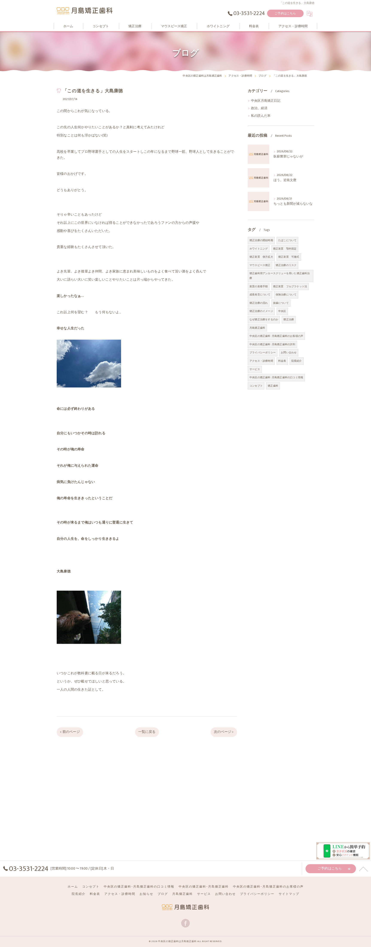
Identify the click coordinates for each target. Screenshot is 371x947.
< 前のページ (70, 732)
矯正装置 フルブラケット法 (290, 286)
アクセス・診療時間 (261, 361)
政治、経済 (259, 108)
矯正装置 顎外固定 (285, 249)
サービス (254, 369)
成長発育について (260, 294)
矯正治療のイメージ (261, 311)
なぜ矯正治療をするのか (263, 319)
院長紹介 (296, 361)
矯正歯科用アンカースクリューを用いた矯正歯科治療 (279, 275)
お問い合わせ (288, 352)
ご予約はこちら (285, 13)
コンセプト (256, 386)
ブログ (163, 894)
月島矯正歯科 (257, 328)
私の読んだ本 (261, 115)
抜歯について (281, 303)
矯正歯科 (273, 386)
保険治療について (286, 294)
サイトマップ (289, 894)
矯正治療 (288, 319)
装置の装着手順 (258, 286)
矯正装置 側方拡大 (261, 257)
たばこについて (287, 240)
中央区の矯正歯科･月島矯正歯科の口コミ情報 (276, 377)
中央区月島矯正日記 (265, 100)
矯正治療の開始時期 (261, 240)
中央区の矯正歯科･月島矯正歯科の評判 (272, 344)
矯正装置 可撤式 (288, 257)
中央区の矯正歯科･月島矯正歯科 (204, 886)
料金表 (282, 361)
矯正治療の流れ (258, 303)
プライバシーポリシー (262, 352)
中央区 (282, 311)
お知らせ (146, 894)
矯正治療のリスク (286, 265)
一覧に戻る (147, 732)
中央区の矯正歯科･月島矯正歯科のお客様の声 (276, 336)
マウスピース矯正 (260, 265)
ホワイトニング (258, 249)
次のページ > (224, 732)
